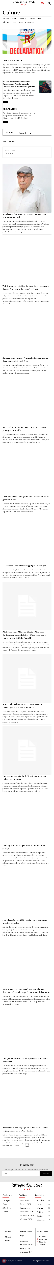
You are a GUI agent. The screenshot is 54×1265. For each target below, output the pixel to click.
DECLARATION (12, 60)
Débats (5, 102)
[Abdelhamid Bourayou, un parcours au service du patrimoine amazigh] (27, 188)
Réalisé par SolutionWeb (40, 1261)
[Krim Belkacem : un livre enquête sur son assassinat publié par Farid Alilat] (27, 401)
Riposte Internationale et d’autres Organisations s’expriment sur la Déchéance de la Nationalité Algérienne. (19, 84)
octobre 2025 (26, 1219)
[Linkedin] (10, 154)
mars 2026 (24, 1200)
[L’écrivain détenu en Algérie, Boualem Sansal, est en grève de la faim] (27, 470)
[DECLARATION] (27, 41)
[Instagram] (8, 154)
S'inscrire (46, 1173)
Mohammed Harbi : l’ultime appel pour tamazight (24, 565)
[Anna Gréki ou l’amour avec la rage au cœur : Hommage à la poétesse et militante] (27, 678)
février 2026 (25, 1204)
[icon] (42, 4)
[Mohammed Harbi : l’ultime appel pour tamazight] (27, 539)
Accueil (5, 142)
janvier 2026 (25, 1208)
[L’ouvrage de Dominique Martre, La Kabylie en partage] (27, 819)
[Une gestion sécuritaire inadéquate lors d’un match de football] (27, 1032)
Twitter (42, 1244)
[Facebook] (6, 154)
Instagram (43, 1239)
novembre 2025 (27, 1215)
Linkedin (42, 1242)
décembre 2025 (26, 1211)
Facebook (42, 1236)
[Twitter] (12, 154)
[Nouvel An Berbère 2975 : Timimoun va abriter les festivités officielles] (27, 894)
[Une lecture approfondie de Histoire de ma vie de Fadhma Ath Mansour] (27, 750)
